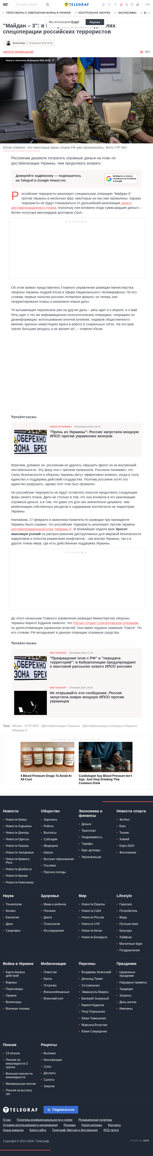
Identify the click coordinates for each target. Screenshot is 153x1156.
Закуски (49, 1086)
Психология (52, 923)
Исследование (54, 930)
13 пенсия (13, 1053)
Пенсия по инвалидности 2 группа (17, 1063)
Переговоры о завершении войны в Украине (38, 12)
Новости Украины (60, 427)
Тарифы (87, 843)
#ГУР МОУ (31, 725)
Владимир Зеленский (96, 972)
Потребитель (128, 910)
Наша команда (13, 1130)
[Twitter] (126, 4)
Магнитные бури (130, 943)
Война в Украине (18, 964)
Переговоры (14, 989)
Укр (147, 4)
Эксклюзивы (127, 12)
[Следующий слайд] (149, 13)
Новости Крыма (17, 875)
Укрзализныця (91, 857)
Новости (10, 811)
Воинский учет (53, 998)
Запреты (125, 995)
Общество (50, 811)
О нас (7, 1119)
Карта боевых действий (15, 974)
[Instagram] (132, 4)
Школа (48, 852)
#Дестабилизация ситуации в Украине (109, 725)
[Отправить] (47, 4)
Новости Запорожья (20, 852)
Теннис (124, 832)
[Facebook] (103, 4)
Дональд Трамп (92, 978)
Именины (126, 1008)
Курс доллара (91, 850)
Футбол (124, 819)
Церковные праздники (127, 974)
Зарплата (50, 819)
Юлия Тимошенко (94, 1018)
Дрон (9, 923)
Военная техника (17, 1008)
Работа (49, 826)
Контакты (114, 1125)
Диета (48, 917)
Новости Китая (92, 930)
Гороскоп (125, 904)
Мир (82, 896)
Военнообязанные (56, 992)
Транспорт (89, 830)
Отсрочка (50, 985)
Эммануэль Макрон (95, 992)
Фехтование (127, 852)
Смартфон (13, 930)
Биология (12, 917)
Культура (125, 930)
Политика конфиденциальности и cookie (45, 1119)
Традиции (126, 989)
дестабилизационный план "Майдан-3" (41, 529)
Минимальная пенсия (21, 1083)
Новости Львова (17, 845)
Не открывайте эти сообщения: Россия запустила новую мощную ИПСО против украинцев (87, 697)
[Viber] (109, 4)
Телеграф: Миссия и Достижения (75, 1130)
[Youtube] (121, 4)
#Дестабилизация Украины (60, 725)
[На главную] (76, 4)
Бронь (48, 978)
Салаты (49, 1079)
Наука (8, 896)
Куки (74, 22)
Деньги (86, 824)
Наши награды (92, 1125)
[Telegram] (115, 4)
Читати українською (18, 51)
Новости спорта (131, 811)
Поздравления (129, 950)
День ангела (127, 1002)
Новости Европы (93, 904)
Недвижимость (92, 837)
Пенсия (9, 1045)
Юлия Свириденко (94, 1031)
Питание (50, 910)
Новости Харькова (19, 826)
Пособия (50, 865)
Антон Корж (19, 43)
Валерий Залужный (95, 998)
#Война (17, 725)
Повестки (50, 972)
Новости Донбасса (19, 869)
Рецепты (49, 1045)
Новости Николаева (20, 882)
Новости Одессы (17, 839)
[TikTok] (138, 4)
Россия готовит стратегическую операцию (106, 623)
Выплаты (50, 832)
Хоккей (124, 839)
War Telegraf (58, 653)
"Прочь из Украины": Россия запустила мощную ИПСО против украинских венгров (94, 434)
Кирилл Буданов (93, 1005)
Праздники (126, 964)
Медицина (51, 845)
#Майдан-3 (19, 730)
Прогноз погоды (55, 872)
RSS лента (111, 1130)
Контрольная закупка (94, 12)
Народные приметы (133, 982)
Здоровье (50, 896)
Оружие (11, 995)
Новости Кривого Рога (17, 860)
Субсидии (50, 839)
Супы (47, 1066)
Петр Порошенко (93, 1011)
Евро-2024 (126, 845)
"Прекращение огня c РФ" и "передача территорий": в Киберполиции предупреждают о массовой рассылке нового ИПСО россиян (93, 662)
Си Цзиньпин (91, 985)
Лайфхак (125, 937)
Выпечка (50, 1053)
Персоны (87, 964)
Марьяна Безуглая (94, 1024)
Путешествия (128, 923)
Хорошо (95, 22)
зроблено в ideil (140, 1140)
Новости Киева (16, 819)
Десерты (50, 1073)
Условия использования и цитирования (30, 1125)
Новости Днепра (17, 832)
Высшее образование (59, 859)
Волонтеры (13, 1002)
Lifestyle (124, 896)
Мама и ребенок (55, 904)
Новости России (93, 917)
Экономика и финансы (90, 813)
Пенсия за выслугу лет (19, 1092)
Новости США (91, 910)
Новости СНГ (91, 923)
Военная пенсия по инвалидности (19, 1075)
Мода (123, 917)
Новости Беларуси (94, 937)
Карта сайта (37, 1130)
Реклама (70, 1125)
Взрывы (11, 982)
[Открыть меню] (5, 4)
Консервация (53, 1059)
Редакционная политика (95, 1119)
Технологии (14, 904)
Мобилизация (53, 964)
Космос (11, 910)
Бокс (122, 826)
